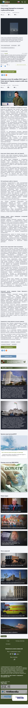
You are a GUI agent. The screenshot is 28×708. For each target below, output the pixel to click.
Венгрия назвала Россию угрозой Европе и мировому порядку (12, 412)
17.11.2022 (5, 12)
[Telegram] (4, 75)
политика (13, 342)
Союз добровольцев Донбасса (7, 47)
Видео (6, 5)
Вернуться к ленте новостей (14, 648)
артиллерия (13, 45)
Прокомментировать (21, 64)
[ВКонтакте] (2, 75)
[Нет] (5, 66)
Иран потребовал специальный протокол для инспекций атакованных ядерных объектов (14, 381)
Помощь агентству (20, 640)
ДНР (19, 45)
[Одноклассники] (6, 75)
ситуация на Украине (5, 344)
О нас (8, 640)
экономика (14, 344)
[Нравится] (1, 66)
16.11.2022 (5, 85)
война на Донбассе (5, 342)
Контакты (8, 644)
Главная (2, 5)
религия (18, 342)
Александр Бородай (5, 45)
